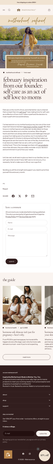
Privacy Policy (11, 217)
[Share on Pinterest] (26, 196)
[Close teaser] (38, 449)
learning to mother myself (33, 127)
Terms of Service (25, 217)
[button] (44, 455)
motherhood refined (13, 72)
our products (43, 145)
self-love (22, 112)
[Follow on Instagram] (30, 454)
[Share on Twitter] (19, 196)
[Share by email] (32, 196)
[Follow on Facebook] (23, 454)
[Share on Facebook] (13, 196)
